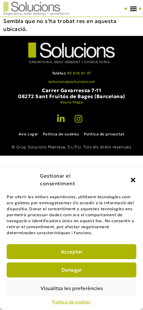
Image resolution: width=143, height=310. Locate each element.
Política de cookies (71, 301)
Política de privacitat (104, 134)
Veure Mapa (71, 102)
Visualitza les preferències (72, 288)
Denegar (72, 270)
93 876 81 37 (79, 73)
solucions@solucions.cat (71, 81)
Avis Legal (28, 134)
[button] (133, 180)
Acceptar (71, 251)
